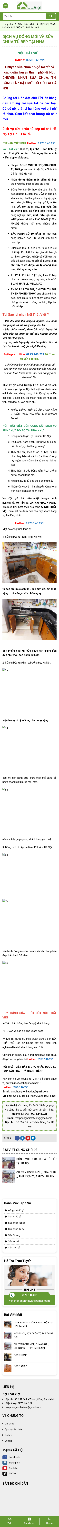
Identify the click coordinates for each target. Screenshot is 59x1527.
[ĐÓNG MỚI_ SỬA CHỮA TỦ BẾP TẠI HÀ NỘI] (8, 1163)
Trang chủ (7, 24)
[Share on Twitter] (22, 1138)
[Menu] (5, 6)
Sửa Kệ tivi (13, 1241)
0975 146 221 (29, 1294)
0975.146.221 (36, 60)
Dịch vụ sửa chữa (13, 1429)
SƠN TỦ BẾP (20, 1355)
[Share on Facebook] (17, 1138)
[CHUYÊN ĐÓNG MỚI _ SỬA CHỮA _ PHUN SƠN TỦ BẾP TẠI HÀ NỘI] (8, 1176)
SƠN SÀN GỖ (20, 1366)
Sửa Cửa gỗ (14, 1247)
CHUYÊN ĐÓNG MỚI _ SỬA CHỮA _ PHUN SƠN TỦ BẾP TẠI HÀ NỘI (31, 1346)
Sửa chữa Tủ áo (16, 1229)
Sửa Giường (14, 1235)
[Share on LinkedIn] (33, 1138)
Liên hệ (8, 1440)
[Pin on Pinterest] (27, 1138)
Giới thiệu (9, 1423)
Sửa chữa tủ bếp (26, 24)
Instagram (14, 1462)
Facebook (14, 1457)
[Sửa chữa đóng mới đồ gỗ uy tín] (29, 6)
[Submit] (51, 16)
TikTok (12, 1473)
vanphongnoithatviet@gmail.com (29, 1300)
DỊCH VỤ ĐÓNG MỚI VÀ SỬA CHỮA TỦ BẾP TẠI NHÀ (33, 1324)
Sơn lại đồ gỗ (14, 1216)
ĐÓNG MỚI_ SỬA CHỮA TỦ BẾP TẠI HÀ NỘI (34, 1335)
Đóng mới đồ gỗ (16, 1210)
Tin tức (8, 1435)
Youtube (13, 1468)
